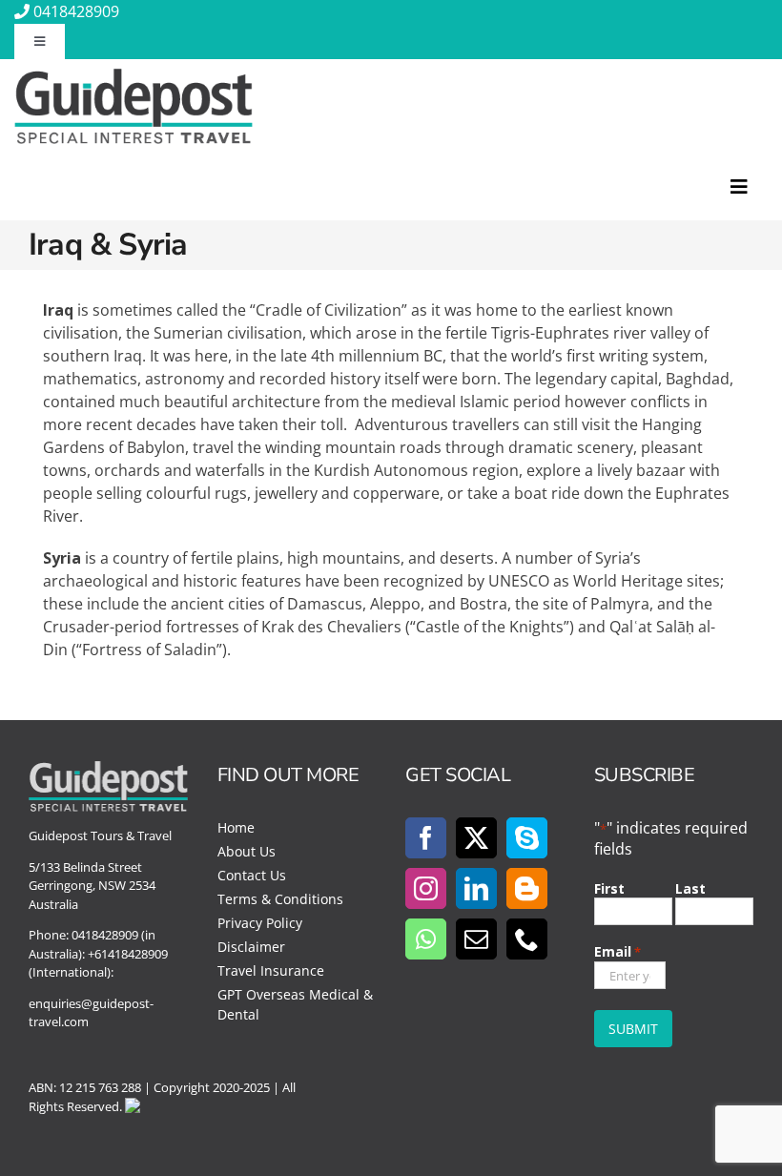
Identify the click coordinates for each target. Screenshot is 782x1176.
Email (617, 951)
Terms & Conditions (280, 899)
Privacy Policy (259, 923)
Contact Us (251, 875)
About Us (246, 851)
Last (690, 888)
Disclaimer (251, 947)
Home (236, 827)
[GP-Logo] (133, 76)
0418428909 (76, 11)
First (609, 888)
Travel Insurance (270, 970)
